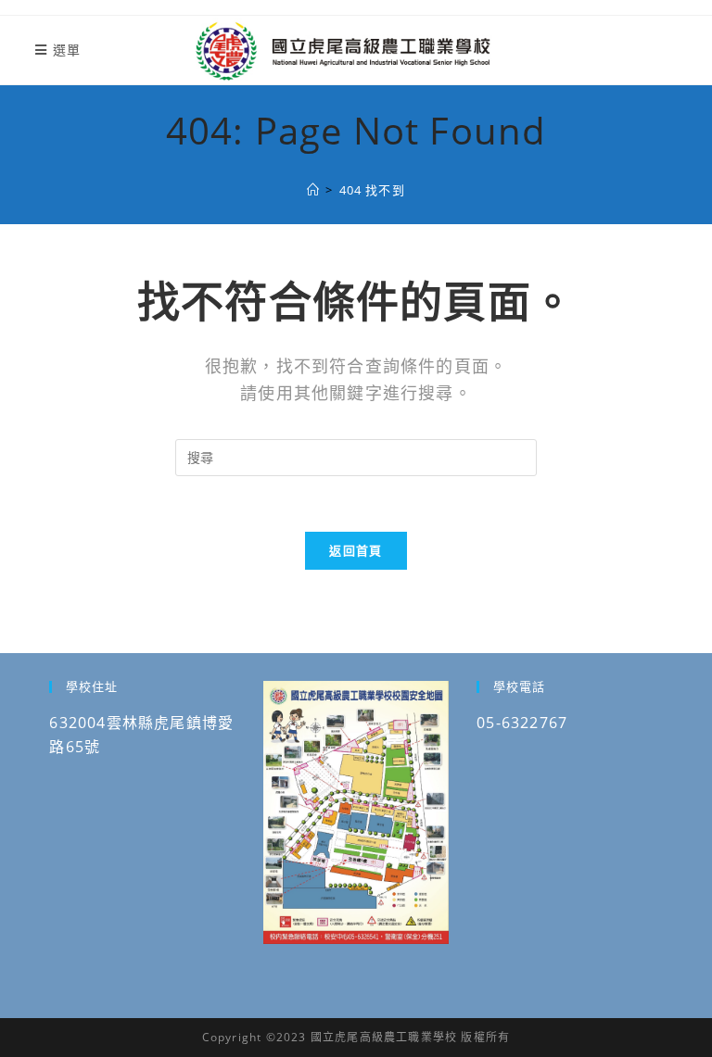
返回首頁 (355, 550)
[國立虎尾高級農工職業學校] (313, 190)
